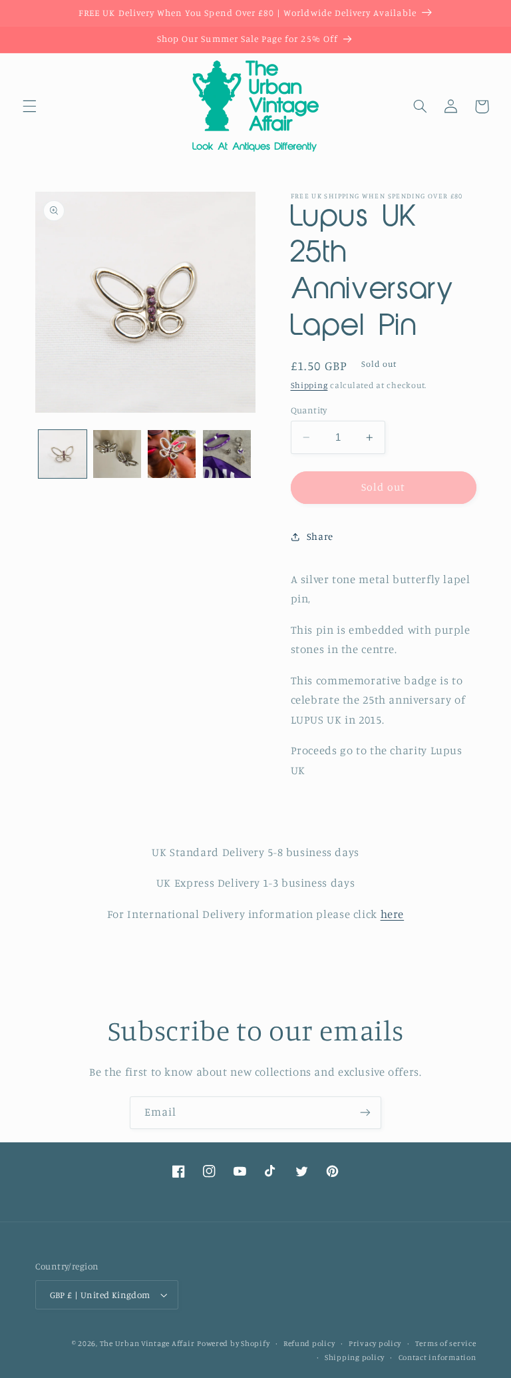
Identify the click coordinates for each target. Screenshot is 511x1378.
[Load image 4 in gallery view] (227, 454)
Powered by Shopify (233, 1343)
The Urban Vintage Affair (147, 1343)
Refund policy (309, 1343)
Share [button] (320, 536)
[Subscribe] (365, 1112)
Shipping (309, 385)
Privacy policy (375, 1343)
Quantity (309, 410)
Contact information (437, 1357)
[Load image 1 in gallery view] (62, 454)
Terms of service (445, 1343)
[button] (29, 106)
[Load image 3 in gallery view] (172, 454)
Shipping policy (355, 1357)
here (393, 914)
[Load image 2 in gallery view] (117, 454)
